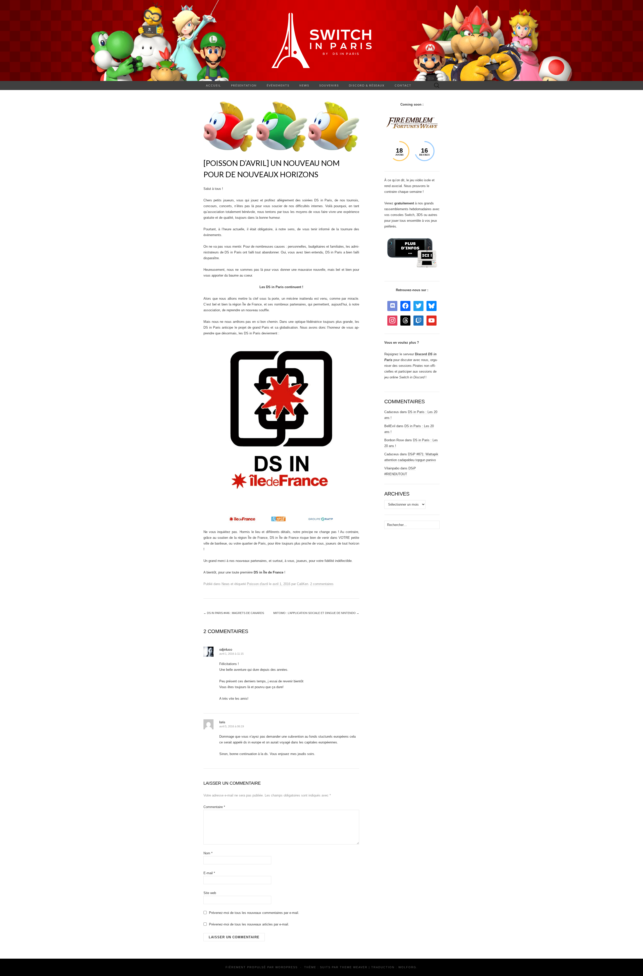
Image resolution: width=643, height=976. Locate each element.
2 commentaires (322, 584)
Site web (209, 893)
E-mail (209, 873)
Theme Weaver (353, 967)
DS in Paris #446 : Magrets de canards (233, 612)
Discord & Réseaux (367, 85)
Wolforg (407, 967)
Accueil (213, 85)
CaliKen (302, 584)
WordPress (286, 967)
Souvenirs (329, 85)
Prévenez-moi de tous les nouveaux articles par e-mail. (249, 924)
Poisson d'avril (257, 584)
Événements (278, 85)
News (304, 85)
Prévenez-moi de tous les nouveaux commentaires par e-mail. (254, 913)
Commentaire (214, 807)
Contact (403, 85)
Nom (207, 853)
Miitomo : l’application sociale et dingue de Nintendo (316, 612)
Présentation (244, 85)
